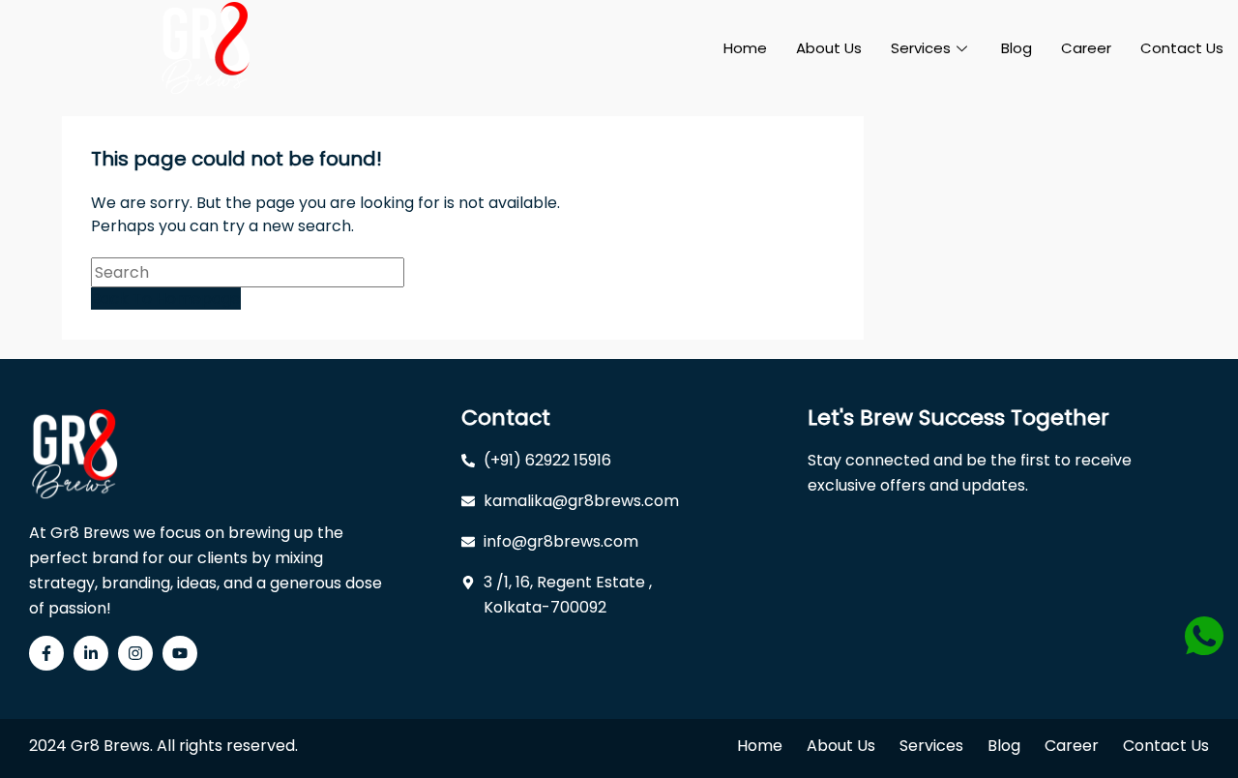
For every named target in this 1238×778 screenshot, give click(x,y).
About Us (829, 48)
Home (745, 48)
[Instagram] (135, 653)
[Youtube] (179, 653)
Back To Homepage (166, 298)
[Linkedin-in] (91, 653)
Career (1086, 48)
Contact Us (1181, 48)
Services (921, 48)
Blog (1016, 48)
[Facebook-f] (46, 653)
